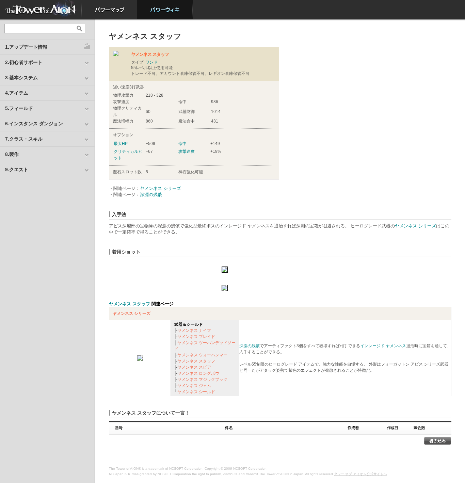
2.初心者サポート (24, 62)
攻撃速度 (186, 151)
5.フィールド (19, 108)
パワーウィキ (165, 9)
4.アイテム (16, 93)
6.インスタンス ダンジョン (34, 123)
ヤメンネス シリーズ (160, 188)
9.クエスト (16, 169)
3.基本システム (21, 77)
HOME (41, 9)
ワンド (151, 62)
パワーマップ (109, 9)
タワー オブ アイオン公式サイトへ (360, 474)
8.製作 (12, 154)
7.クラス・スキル (24, 139)
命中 (182, 143)
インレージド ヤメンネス (383, 345)
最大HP (121, 143)
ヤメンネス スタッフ (129, 303)
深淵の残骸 (151, 194)
